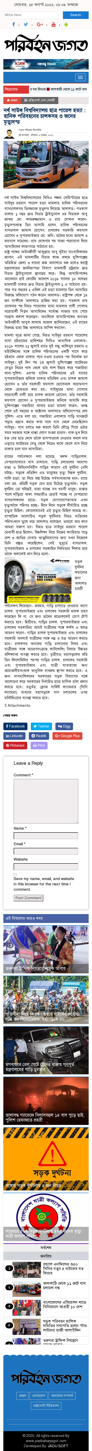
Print (41, 745)
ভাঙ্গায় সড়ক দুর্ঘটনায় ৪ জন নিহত (33, 1185)
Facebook (16, 726)
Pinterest (17, 745)
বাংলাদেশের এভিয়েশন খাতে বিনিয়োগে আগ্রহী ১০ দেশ (64, 1304)
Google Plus (70, 736)
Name (20, 828)
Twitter (43, 726)
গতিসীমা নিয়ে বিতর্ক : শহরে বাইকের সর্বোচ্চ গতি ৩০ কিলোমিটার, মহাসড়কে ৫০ (42, 1016)
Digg (66, 726)
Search (75, 15)
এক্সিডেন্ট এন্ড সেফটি (41, 100)
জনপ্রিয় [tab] (46, 1256)
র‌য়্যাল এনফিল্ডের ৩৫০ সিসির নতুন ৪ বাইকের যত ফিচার (63, 1269)
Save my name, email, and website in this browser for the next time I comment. (44, 884)
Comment (23, 775)
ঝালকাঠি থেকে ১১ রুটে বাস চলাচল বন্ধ (64, 1285)
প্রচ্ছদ (14, 100)
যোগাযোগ (38, 1395)
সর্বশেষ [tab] (46, 1247)
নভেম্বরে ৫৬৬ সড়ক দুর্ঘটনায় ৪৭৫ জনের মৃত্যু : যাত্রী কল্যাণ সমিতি (45, 1234)
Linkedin (16, 736)
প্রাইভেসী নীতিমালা (46, 1406)
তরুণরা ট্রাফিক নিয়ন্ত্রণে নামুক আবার (36, 968)
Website (21, 859)
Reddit (40, 736)
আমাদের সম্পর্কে (62, 1395)
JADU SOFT (58, 1446)
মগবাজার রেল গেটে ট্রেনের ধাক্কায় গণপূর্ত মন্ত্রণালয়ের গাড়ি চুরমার (40, 1067)
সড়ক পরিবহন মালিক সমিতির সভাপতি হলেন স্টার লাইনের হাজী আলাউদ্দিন (65, 1326)
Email (19, 844)
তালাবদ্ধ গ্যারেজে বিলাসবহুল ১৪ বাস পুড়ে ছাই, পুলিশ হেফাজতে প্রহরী (45, 1117)
